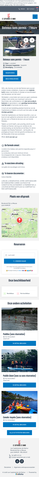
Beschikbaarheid (12, 79)
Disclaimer (7, 467)
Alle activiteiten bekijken (20, 433)
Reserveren (10, 73)
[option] (19, 46)
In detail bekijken (19, 343)
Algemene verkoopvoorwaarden (24, 467)
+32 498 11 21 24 (16, 455)
